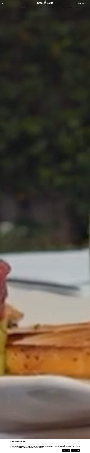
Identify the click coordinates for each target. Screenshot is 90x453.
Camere (23, 8)
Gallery (65, 8)
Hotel (16, 8)
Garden (42, 8)
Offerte (71, 8)
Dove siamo (56, 8)
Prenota (78, 8)
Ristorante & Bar (33, 8)
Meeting (48, 8)
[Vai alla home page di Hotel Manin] (45, 3)
